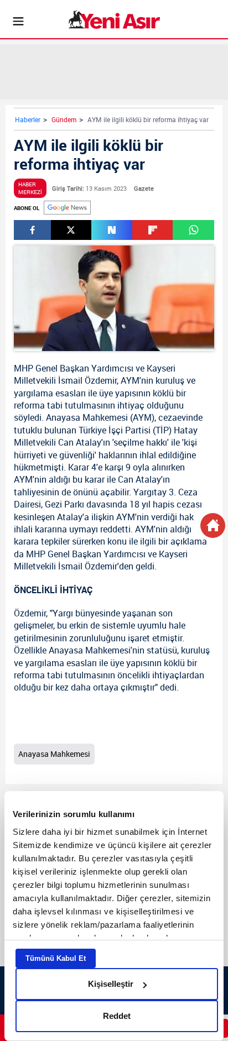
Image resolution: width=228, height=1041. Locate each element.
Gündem (63, 119)
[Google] (67, 208)
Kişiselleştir (110, 983)
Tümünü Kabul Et (55, 958)
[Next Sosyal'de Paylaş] (111, 230)
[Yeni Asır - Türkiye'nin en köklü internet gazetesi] (114, 19)
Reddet (117, 1016)
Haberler (27, 119)
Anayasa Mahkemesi (87, 417)
